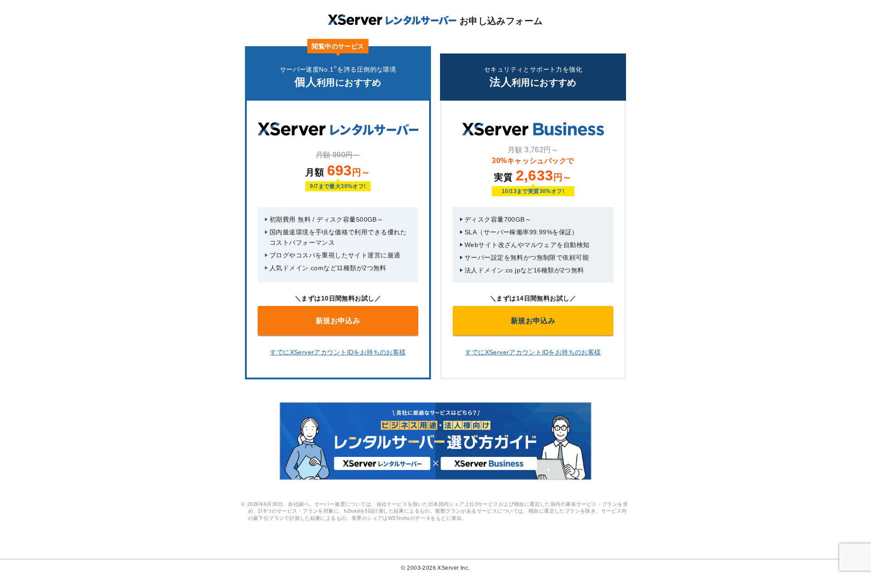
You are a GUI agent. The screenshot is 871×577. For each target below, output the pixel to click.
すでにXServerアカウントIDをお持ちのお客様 (338, 352)
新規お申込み (338, 321)
